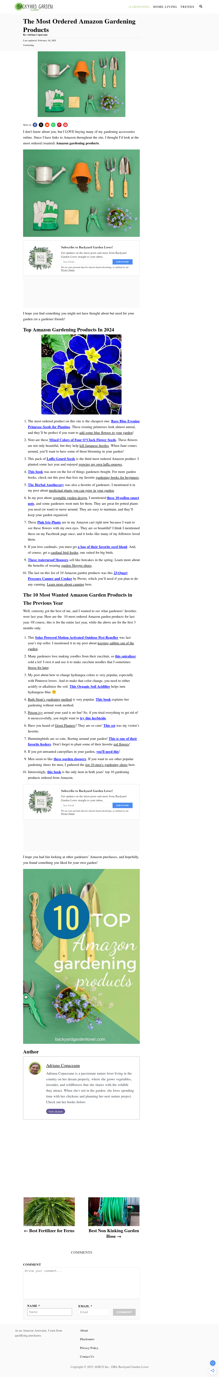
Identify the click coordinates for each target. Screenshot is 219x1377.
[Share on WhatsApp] (53, 125)
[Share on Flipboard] (65, 125)
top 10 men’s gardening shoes (106, 764)
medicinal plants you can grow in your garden (81, 490)
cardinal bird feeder (64, 552)
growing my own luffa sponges (100, 464)
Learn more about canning (65, 584)
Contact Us (87, 1356)
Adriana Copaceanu (37, 34)
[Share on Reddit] (47, 125)
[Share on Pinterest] (59, 125)
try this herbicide (93, 718)
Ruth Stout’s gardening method (50, 699)
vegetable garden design (70, 497)
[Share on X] (41, 125)
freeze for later (38, 667)
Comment (32, 1264)
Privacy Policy (89, 1348)
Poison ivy (35, 712)
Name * (33, 1305)
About (84, 1330)
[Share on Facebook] (35, 125)
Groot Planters (65, 725)
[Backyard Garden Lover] (42, 7)
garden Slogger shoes (76, 565)
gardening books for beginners (117, 477)
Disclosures (87, 1339)
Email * (85, 1306)
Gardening (28, 45)
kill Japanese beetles (94, 445)
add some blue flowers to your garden (106, 432)
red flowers (121, 744)
